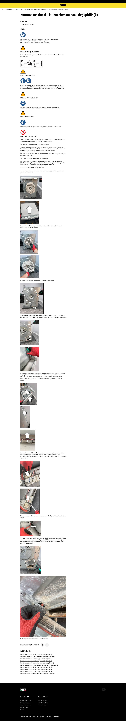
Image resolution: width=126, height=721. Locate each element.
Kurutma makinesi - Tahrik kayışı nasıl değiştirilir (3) (36, 661)
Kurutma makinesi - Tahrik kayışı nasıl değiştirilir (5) (36, 659)
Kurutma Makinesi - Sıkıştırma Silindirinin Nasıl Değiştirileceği (39, 665)
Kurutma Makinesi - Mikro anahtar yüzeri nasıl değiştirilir (37, 673)
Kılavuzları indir (24, 707)
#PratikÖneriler (42, 705)
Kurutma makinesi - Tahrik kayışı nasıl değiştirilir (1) (36, 669)
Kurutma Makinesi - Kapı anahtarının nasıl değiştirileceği (37, 656)
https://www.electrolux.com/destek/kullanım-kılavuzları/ (34, 42)
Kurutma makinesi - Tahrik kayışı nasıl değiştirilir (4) (36, 667)
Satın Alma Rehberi (43, 702)
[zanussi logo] (23, 690)
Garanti (22, 709)
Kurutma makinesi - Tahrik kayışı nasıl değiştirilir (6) (36, 654)
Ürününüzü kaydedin (25, 705)
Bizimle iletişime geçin (26, 700)
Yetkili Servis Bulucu (25, 702)
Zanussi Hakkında (42, 700)
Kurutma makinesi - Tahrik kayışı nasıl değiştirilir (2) (36, 671)
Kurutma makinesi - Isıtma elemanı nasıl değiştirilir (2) (37, 663)
